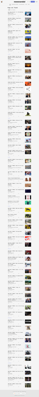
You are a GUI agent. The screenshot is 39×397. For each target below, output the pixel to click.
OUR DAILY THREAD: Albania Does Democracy (14, 139)
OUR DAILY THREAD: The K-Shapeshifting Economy (16, 190)
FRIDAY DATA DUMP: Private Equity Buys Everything (16, 113)
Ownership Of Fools (10, 114)
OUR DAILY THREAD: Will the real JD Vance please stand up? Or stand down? (16, 378)
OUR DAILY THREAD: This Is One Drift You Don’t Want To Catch (15, 37)
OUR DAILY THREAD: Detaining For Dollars (14, 327)
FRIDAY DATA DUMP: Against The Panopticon (14, 31)
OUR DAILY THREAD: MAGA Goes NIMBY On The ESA (15, 209)
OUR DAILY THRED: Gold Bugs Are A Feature (15, 70)
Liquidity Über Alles (10, 89)
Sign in (37, 1)
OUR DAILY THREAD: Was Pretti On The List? (15, 372)
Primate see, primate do (11, 215)
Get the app (23, 393)
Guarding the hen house (11, 289)
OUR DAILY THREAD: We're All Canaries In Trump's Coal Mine (15, 339)
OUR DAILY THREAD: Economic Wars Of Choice (15, 25)
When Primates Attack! (12, 214)
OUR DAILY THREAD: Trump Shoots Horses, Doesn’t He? (14, 19)
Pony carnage (10, 20)
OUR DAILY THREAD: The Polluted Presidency (14, 100)
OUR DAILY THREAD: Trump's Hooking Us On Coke (15, 226)
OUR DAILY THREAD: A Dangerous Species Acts (16, 94)
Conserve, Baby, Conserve (11, 210)
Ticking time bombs (10, 50)
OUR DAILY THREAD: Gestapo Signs (14, 383)
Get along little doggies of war (12, 283)
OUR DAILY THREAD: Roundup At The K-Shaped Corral (15, 282)
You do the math (10, 173)
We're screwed (10, 128)
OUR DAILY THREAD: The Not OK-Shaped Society (15, 88)
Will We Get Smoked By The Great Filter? (13, 134)
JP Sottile (11, 21)
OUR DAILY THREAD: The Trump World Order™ (15, 313)
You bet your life (10, 359)
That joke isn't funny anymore (12, 276)
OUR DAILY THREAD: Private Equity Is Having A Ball (15, 160)
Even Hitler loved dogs (11, 59)
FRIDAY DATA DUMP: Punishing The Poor (15, 82)
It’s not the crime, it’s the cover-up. (12, 334)
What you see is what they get (12, 259)
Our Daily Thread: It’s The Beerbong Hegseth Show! (15, 13)
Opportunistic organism (11, 379)
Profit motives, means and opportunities (13, 202)
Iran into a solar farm (10, 153)
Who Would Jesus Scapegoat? (12, 83)
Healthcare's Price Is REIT (13, 201)
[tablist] (12, 10)
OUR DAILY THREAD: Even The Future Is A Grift (15, 358)
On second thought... (10, 294)
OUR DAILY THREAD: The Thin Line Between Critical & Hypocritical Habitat (14, 57)
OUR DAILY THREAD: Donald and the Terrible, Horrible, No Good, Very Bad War (16, 151)
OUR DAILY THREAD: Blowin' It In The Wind (15, 270)
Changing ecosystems (11, 45)
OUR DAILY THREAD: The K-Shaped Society (14, 345)
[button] (10, 4)
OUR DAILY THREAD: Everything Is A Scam (15, 76)
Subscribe (32, 1)
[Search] (28, 1)
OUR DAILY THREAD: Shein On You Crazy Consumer (15, 166)
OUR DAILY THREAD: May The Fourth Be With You (15, 351)
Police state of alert (10, 384)
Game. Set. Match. (10, 367)
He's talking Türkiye (10, 108)
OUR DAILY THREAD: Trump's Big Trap (15, 293)
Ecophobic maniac (10, 95)
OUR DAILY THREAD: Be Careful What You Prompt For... (16, 320)
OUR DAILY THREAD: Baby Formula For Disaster (15, 251)
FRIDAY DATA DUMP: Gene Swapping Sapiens (14, 133)
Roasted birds (10, 185)
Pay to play (9, 161)
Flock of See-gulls (10, 32)
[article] (19, 14)
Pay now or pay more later (11, 238)
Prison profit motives (10, 328)
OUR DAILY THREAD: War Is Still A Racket (15, 366)
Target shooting (10, 373)
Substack (16, 395)
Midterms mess (10, 26)
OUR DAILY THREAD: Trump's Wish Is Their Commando (15, 243)
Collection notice (24, 391)
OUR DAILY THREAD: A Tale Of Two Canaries (14, 184)
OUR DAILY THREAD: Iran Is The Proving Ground (16, 306)
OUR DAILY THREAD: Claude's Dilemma (15, 219)
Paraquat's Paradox (12, 195)
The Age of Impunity (10, 314)
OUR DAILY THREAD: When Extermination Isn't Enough (15, 264)
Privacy (18, 391)
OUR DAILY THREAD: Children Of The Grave (15, 121)
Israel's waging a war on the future (12, 122)
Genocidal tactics (10, 232)
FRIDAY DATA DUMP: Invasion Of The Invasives (15, 44)
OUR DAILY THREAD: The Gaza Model (15, 231)
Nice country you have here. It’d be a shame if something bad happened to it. (16, 301)
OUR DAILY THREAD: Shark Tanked (14, 145)
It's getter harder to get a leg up (12, 346)
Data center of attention (11, 146)
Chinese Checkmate (10, 340)
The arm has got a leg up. (11, 191)
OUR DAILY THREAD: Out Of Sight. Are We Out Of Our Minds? (15, 258)
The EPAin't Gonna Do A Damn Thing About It (14, 196)
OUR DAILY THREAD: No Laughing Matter (15, 275)
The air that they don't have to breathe (13, 227)
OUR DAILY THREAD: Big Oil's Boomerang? (13, 64)
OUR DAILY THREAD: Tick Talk (14, 49)
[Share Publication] (29, 1)
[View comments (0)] (13, 22)
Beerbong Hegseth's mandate (12, 265)
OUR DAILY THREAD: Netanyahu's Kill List (15, 107)
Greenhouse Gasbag (10, 271)
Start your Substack (17, 393)
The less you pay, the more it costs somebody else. (14, 167)
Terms (20, 391)
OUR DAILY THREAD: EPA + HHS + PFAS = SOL (15, 172)
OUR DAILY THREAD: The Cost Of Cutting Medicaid (16, 237)
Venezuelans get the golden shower (12, 71)
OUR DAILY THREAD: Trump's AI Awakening (14, 288)
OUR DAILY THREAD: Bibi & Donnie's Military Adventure (15, 299)
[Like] (8, 28)
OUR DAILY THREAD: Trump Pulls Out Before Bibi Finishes (15, 127)
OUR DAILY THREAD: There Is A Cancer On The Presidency (15, 333)
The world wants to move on (11, 65)
